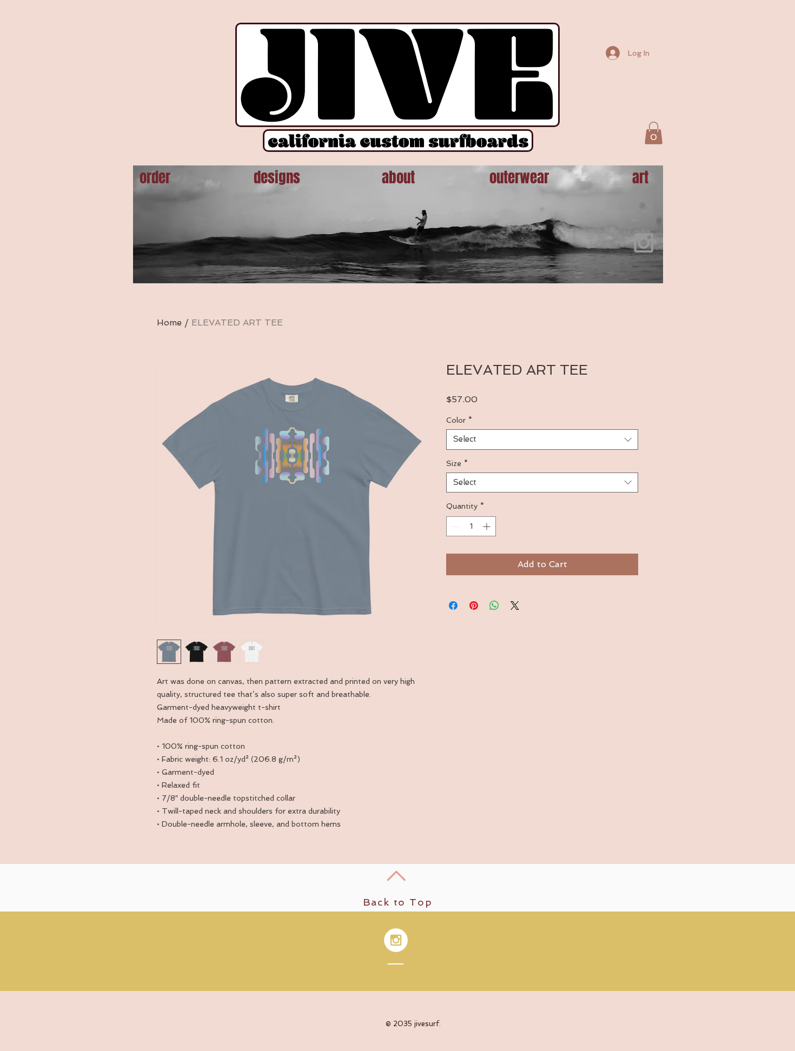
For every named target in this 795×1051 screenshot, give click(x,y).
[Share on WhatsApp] (494, 605)
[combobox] (542, 439)
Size (457, 463)
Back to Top (398, 902)
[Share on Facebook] (453, 605)
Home (169, 322)
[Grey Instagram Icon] (643, 242)
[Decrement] (454, 526)
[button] (653, 133)
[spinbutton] (471, 526)
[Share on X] (514, 605)
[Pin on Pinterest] (473, 605)
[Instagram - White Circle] (396, 940)
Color (459, 420)
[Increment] (487, 526)
